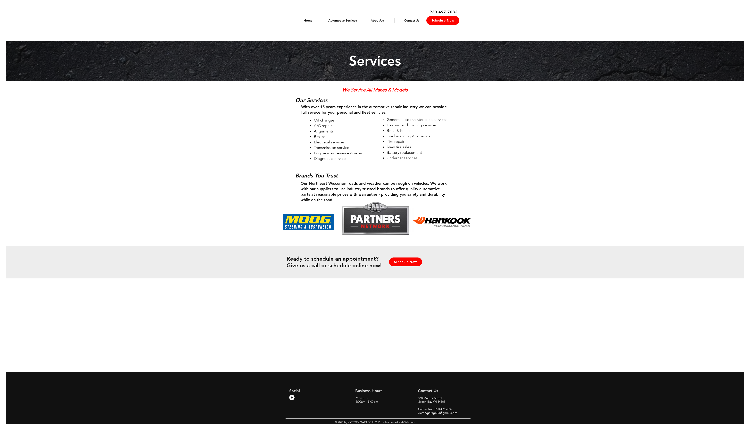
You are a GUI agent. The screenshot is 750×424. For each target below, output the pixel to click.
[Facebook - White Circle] (292, 397)
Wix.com (409, 422)
